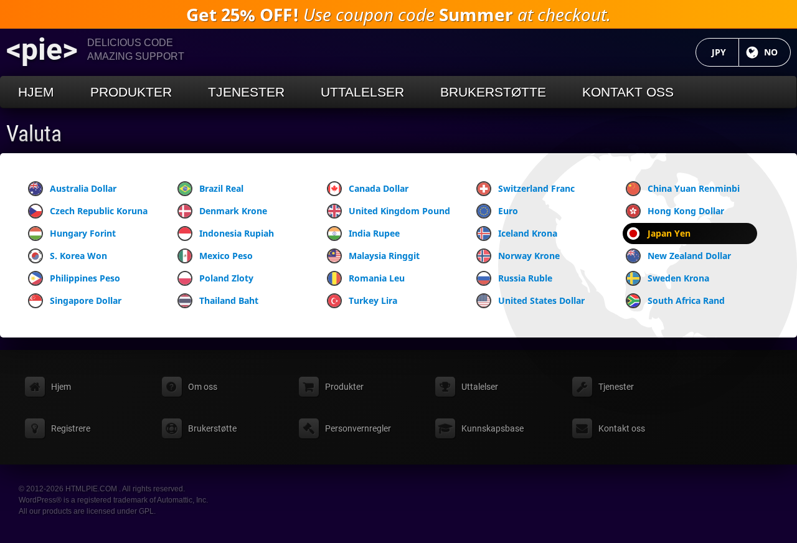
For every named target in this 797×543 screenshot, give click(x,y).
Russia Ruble (525, 278)
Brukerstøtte (493, 92)
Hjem (36, 92)
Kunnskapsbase (492, 428)
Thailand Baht (228, 300)
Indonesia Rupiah (236, 233)
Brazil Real (221, 188)
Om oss (202, 387)
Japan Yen (669, 233)
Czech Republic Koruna (99, 211)
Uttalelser (362, 92)
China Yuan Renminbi (694, 188)
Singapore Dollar (85, 300)
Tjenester (246, 92)
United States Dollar (541, 300)
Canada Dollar (378, 188)
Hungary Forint (83, 233)
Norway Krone (529, 256)
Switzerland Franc (536, 188)
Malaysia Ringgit (384, 256)
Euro (508, 211)
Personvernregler (358, 428)
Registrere (70, 428)
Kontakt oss (628, 92)
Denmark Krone (233, 211)
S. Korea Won (78, 256)
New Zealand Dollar (689, 256)
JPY (725, 52)
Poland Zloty (226, 278)
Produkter (131, 92)
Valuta (34, 134)
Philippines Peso (85, 278)
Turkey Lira (373, 300)
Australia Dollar (83, 188)
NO (777, 52)
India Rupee (374, 233)
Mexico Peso (226, 256)
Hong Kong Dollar (686, 211)
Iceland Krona (527, 233)
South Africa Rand (686, 300)
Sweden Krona (678, 278)
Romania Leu (377, 278)
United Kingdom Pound (399, 211)
